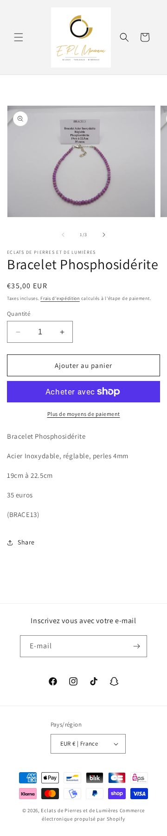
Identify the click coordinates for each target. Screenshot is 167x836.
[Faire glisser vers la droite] (104, 234)
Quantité (18, 314)
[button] (18, 37)
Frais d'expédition (60, 298)
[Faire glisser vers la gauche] (63, 234)
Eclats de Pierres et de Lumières (79, 810)
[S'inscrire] (136, 646)
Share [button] (26, 542)
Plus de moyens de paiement (83, 413)
